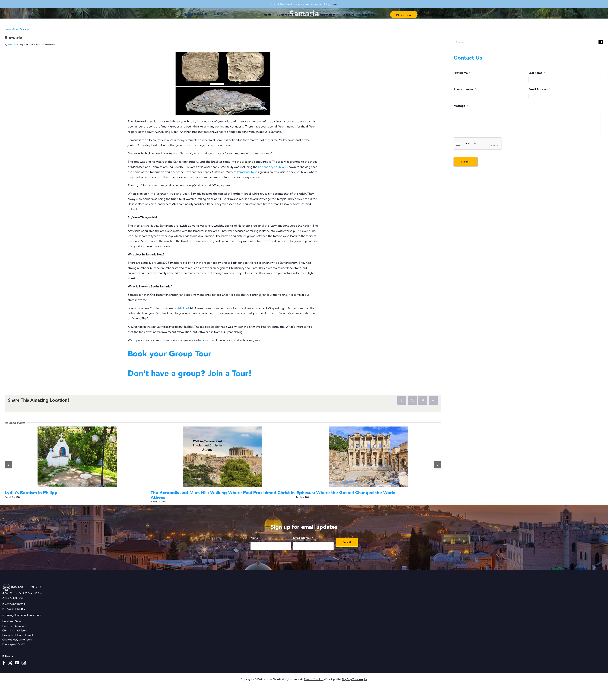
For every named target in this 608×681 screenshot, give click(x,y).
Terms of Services (313, 674)
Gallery (83, 456)
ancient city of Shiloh (272, 167)
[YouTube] (17, 658)
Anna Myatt (13, 44)
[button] (8, 462)
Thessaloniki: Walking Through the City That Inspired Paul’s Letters (363, 456)
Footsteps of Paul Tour (15, 639)
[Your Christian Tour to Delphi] (222, 456)
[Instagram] (24, 658)
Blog (15, 29)
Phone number (465, 89)
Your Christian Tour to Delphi (217, 456)
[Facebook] (4, 658)
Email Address (539, 89)
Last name (537, 73)
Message (461, 106)
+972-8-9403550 (15, 603)
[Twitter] (10, 658)
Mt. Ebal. (184, 308)
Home (8, 29)
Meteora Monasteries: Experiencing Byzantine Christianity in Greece (71, 456)
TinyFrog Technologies (354, 674)
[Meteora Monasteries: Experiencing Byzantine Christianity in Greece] (77, 456)
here (334, 4)
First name (462, 73)
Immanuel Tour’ (247, 172)
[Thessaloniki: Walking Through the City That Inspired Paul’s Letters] (368, 456)
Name (255, 532)
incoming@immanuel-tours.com (21, 610)
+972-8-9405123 (15, 599)
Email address (303, 532)
